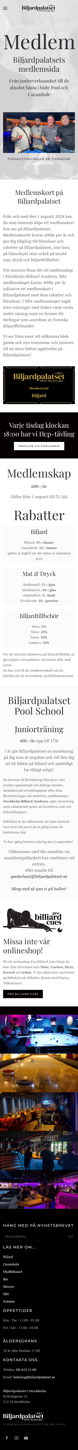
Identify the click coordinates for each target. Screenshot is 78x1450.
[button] (5, 8)
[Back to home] (39, 8)
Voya (60, 1424)
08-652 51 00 (26, 1369)
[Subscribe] (71, 1236)
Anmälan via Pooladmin (39, 446)
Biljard (8, 1256)
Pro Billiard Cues (22, 994)
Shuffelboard (12, 1271)
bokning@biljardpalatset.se (34, 1377)
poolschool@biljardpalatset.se (39, 876)
